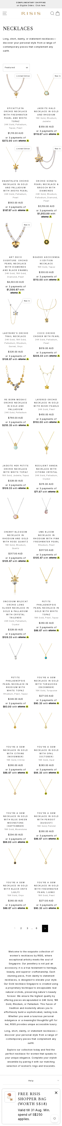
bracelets (49, 1066)
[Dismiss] (56, 1093)
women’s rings (29, 1066)
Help (31, 1080)
